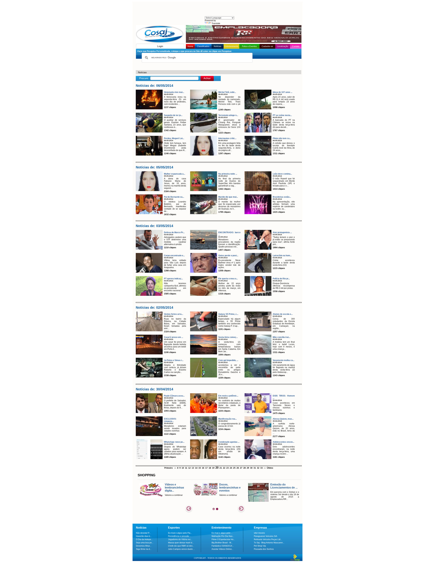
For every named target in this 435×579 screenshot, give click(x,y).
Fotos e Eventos (249, 46)
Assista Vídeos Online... (222, 549)
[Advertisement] (219, 9)
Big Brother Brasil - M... (222, 542)
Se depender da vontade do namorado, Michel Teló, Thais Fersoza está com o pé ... (229, 102)
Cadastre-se (267, 46)
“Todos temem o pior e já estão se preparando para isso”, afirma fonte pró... (284, 241)
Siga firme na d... (143, 549)
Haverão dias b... (144, 536)
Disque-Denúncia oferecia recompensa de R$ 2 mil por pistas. (284, 285)
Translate (216, 23)
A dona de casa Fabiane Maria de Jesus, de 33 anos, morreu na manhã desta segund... (175, 183)
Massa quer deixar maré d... (181, 542)
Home (190, 46)
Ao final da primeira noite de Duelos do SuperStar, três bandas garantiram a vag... (229, 182)
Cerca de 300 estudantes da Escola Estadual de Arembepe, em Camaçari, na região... (284, 324)
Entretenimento (231, 46)
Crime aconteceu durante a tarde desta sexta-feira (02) (284, 262)
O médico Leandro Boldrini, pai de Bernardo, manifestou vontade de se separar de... (175, 206)
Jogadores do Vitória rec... (180, 539)
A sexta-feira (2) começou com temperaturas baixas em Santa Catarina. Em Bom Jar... (229, 347)
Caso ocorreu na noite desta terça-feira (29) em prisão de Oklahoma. (229, 450)
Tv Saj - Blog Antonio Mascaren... (269, 542)
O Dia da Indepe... (144, 539)
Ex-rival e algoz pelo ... (222, 533)
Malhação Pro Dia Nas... (223, 536)
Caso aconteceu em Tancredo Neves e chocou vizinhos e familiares (284, 406)
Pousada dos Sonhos (264, 549)
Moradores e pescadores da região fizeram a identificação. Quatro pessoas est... (229, 243)
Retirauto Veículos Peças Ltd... (268, 539)
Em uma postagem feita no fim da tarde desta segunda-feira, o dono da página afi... (229, 146)
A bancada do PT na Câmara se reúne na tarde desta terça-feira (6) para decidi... (284, 123)
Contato (295, 46)
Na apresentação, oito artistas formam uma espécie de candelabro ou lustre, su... (284, 205)
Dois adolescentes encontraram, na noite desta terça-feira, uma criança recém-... (284, 450)
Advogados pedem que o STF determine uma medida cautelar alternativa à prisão (175, 241)
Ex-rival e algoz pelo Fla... (180, 533)
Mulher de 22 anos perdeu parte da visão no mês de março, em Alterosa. (229, 287)
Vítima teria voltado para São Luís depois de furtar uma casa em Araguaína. (175, 264)
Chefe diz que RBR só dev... (181, 546)
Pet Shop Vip (260, 546)
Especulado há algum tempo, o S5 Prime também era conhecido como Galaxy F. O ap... (229, 322)
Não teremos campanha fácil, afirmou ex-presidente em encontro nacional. (175, 287)
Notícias (217, 46)
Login (160, 46)
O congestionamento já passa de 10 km (229, 424)
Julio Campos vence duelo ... (181, 549)
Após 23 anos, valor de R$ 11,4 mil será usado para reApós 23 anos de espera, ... (284, 100)
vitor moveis (259, 533)
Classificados (203, 46)
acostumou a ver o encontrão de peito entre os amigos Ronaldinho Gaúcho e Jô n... (229, 370)
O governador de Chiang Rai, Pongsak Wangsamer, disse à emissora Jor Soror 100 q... (229, 125)
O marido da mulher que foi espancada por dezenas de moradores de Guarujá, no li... (229, 205)
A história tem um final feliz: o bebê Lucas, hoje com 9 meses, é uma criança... (284, 345)
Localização (282, 46)
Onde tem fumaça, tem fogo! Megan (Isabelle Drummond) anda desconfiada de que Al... (175, 146)
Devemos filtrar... (143, 546)
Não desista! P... (143, 533)
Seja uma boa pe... (144, 542)
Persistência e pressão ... (179, 536)
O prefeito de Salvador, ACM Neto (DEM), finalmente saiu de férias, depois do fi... (175, 404)
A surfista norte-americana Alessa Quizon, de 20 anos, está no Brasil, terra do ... (284, 428)
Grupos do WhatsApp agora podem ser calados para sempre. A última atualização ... (175, 450)
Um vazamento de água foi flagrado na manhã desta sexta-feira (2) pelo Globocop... (284, 368)
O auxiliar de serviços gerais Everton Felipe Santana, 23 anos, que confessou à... (175, 123)
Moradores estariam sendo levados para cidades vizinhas (175, 428)
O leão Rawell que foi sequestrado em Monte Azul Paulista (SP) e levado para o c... (284, 182)
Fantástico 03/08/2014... (223, 546)
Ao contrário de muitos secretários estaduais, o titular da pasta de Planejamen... (229, 404)
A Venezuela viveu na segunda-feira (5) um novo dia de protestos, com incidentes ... (175, 100)
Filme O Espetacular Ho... (223, 539)
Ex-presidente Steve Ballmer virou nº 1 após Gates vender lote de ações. (229, 264)
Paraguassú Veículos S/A (265, 536)
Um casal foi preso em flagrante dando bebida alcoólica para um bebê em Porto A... (175, 345)
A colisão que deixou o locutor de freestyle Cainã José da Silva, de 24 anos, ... (284, 146)
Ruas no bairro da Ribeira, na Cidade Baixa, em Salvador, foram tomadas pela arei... (175, 324)
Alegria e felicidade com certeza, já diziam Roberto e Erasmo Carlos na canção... (175, 368)
